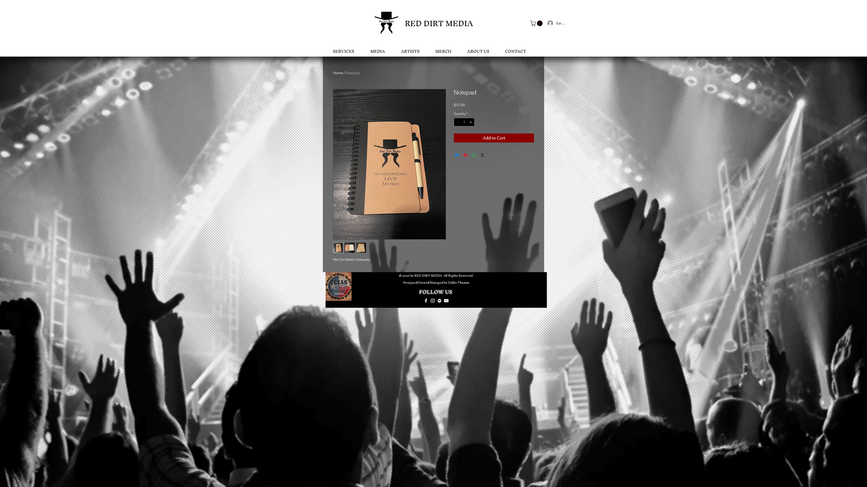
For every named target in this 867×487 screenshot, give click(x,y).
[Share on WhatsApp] (474, 155)
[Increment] (471, 122)
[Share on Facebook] (456, 155)
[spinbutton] (464, 122)
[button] (537, 23)
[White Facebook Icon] (426, 300)
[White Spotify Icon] (439, 300)
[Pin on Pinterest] (465, 155)
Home (338, 73)
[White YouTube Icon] (446, 300)
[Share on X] (482, 155)
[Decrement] (457, 122)
